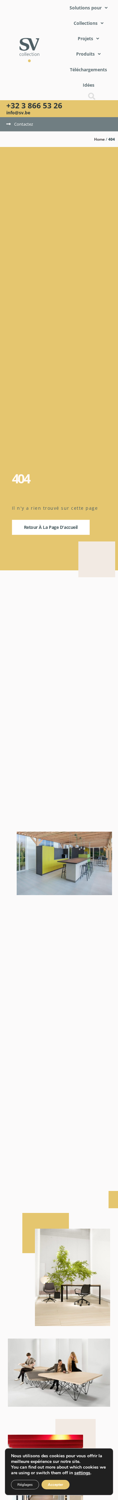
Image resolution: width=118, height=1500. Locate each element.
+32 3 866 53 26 (34, 105)
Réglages (25, 1484)
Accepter (55, 1484)
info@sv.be (18, 113)
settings (82, 1473)
